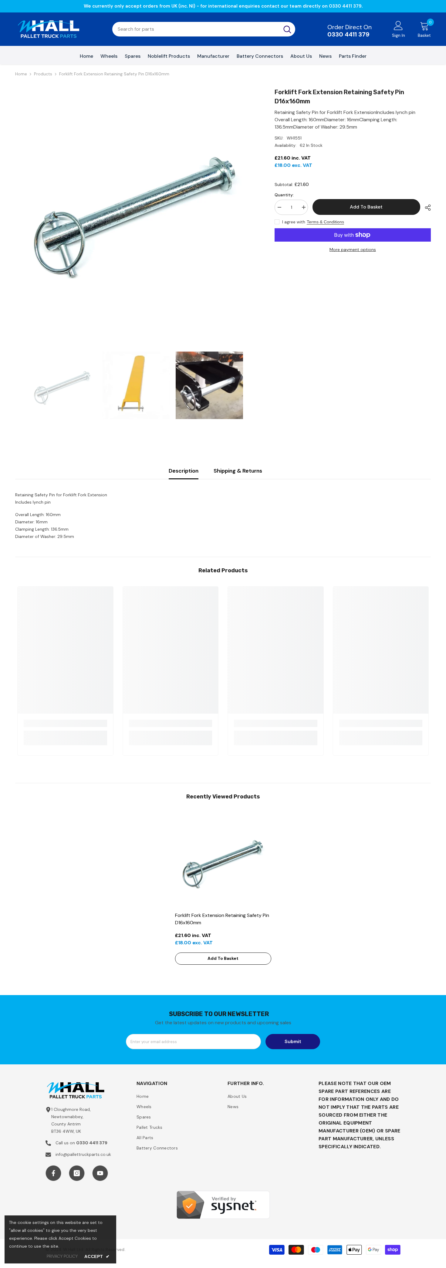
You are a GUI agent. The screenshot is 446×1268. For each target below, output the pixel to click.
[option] (135, 208)
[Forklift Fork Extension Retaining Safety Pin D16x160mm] (223, 860)
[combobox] (195, 29)
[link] (65, 723)
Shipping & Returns (238, 470)
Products (43, 74)
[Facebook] (53, 1173)
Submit (293, 1041)
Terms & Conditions (325, 221)
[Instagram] (77, 1173)
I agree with (293, 222)
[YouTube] (100, 1173)
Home (21, 74)
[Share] (425, 207)
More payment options (352, 249)
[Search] (203, 29)
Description (183, 470)
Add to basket (366, 207)
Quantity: (284, 195)
